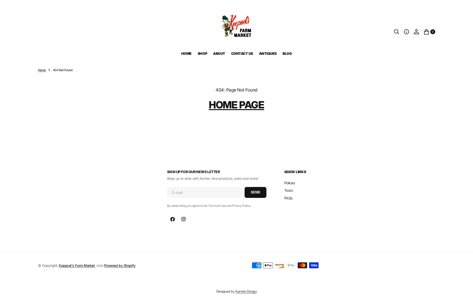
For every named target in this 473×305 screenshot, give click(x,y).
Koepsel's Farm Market (77, 265)
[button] (406, 32)
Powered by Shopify (119, 265)
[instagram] (183, 219)
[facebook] (172, 219)
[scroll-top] (464, 296)
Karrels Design (246, 291)
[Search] (396, 32)
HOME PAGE (236, 105)
